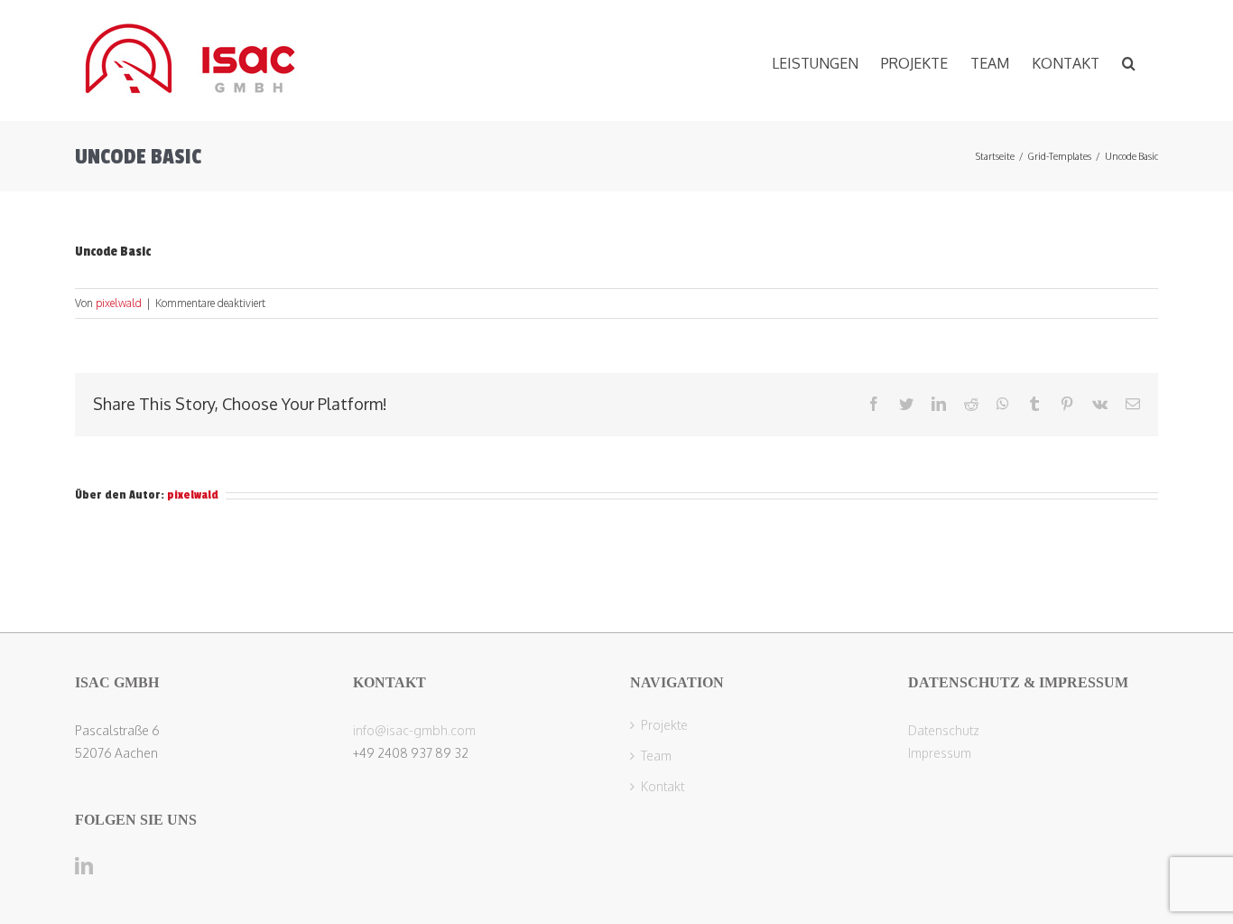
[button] (1129, 60)
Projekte (664, 725)
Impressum (939, 753)
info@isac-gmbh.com (414, 730)
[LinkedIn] (84, 866)
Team (656, 756)
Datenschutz (943, 730)
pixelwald (119, 303)
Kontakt (662, 786)
